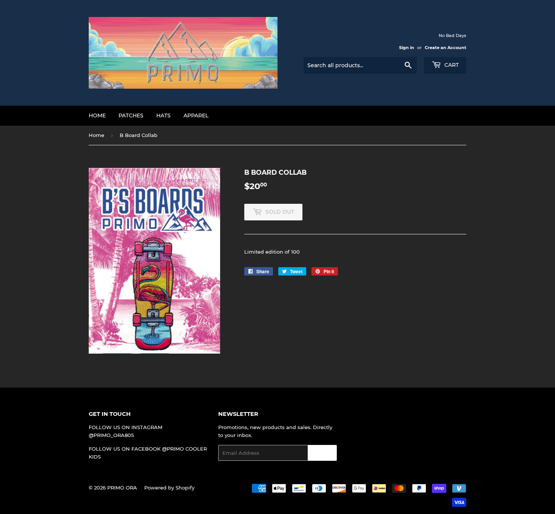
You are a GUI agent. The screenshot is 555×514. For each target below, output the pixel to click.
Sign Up (322, 453)
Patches (131, 115)
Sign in (406, 47)
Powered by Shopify (169, 488)
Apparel (195, 115)
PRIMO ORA (122, 488)
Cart (451, 65)
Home (97, 115)
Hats (163, 115)
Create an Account (445, 47)
